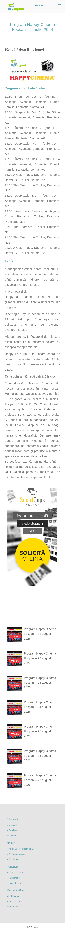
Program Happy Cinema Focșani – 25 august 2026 (40, 731)
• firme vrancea (14, 901)
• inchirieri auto (14, 896)
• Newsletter (13, 825)
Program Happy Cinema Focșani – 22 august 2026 (40, 658)
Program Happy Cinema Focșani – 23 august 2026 (40, 682)
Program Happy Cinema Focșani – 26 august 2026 (40, 755)
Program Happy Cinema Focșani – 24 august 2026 (40, 707)
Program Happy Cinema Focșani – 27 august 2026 (40, 780)
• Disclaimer (13, 859)
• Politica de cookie (16, 854)
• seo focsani (13, 906)
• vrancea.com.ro (15, 872)
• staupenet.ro (13, 878)
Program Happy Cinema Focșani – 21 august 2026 (40, 633)
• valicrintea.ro (14, 883)
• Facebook (12, 830)
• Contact (11, 835)
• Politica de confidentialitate (20, 849)
